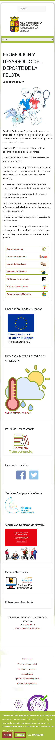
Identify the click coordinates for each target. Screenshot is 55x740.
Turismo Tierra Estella (17, 287)
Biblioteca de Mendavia (18, 279)
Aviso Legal (27, 659)
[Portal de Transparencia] (20, 434)
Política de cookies (27, 669)
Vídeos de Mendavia (16, 256)
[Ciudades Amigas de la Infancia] (19, 499)
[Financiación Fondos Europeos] (21, 314)
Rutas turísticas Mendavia (19, 294)
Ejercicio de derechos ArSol (27, 679)
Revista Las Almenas (17, 272)
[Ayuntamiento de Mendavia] (25, 25)
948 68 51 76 (29, 625)
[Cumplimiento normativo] (27, 695)
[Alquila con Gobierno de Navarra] (21, 530)
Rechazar (20, 735)
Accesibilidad (27, 674)
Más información (36, 735)
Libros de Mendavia (16, 264)
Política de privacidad (27, 664)
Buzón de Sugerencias (27, 684)
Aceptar (7, 735)
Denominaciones (15, 249)
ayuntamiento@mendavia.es (27, 628)
